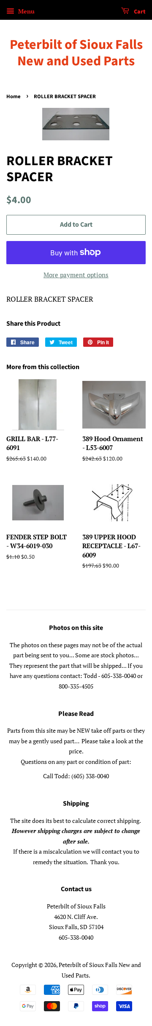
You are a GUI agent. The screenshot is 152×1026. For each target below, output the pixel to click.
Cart (139, 12)
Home (13, 96)
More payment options (76, 275)
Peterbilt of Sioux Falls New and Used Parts (76, 53)
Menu (25, 11)
